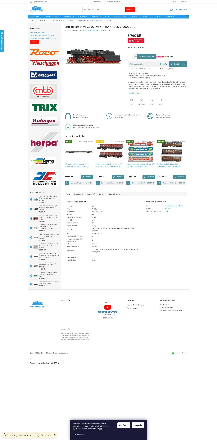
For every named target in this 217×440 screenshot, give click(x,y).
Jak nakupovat (97, 2)
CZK (174, 2)
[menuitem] (35, 16)
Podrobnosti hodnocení (91, 30)
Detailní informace (134, 93)
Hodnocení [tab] (91, 194)
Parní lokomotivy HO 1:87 (174, 206)
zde (100, 428)
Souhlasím (138, 425)
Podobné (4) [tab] (78, 194)
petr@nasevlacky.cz (137, 305)
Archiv (34, 42)
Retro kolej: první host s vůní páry (42, 35)
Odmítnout (123, 425)
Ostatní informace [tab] (115, 194)
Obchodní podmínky (114, 2)
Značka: (105, 30)
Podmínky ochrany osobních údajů (170, 310)
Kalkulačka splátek (138, 40)
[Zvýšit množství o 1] (136, 55)
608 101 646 (134, 308)
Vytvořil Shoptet (181, 353)
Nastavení (79, 434)
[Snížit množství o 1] (136, 57)
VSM (166, 211)
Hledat (130, 9)
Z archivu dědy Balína (37, 32)
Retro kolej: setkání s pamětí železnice (44, 38)
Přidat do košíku (148, 56)
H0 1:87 (167, 209)
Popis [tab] (68, 194)
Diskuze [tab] (101, 194)
